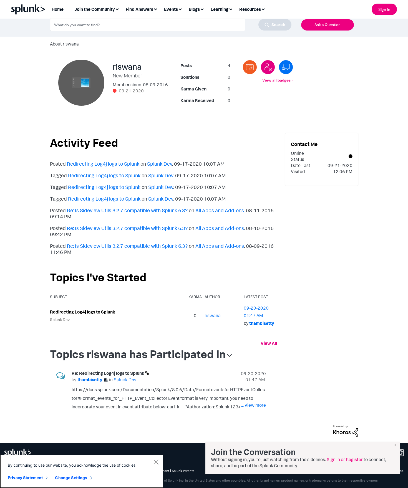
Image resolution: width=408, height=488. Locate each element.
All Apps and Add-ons (219, 210)
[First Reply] (286, 67)
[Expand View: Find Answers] (155, 8)
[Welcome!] (268, 67)
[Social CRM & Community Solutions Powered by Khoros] (345, 430)
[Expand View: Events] (180, 8)
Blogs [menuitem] (194, 9)
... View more (253, 405)
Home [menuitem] (58, 9)
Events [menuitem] (171, 9)
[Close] (156, 462)
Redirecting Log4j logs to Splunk (103, 164)
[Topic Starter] (250, 67)
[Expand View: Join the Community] (117, 8)
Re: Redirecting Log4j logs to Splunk (108, 373)
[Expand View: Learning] (230, 8)
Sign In (384, 9)
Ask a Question (327, 24)
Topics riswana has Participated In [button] (138, 354)
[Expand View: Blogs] (202, 8)
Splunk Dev (159, 164)
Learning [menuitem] (219, 9)
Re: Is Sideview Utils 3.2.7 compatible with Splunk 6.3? (127, 210)
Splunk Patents (183, 471)
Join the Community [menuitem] (94, 9)
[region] (81, 471)
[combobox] (170, 24)
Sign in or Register (345, 459)
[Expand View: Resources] (263, 8)
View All (269, 343)
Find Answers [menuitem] (139, 9)
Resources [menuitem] (250, 9)
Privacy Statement (25, 477)
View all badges (276, 80)
